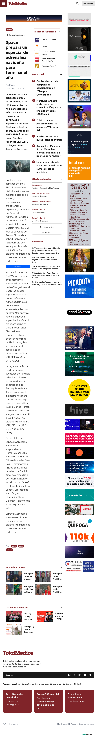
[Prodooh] (79, 481)
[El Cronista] (79, 495)
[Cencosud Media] (79, 65)
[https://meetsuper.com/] (79, 439)
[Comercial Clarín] (79, 509)
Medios (9, 30)
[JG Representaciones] (79, 390)
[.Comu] (79, 286)
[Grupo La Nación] (79, 142)
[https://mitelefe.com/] (79, 116)
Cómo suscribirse (42, 684)
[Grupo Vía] (79, 453)
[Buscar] (77, 3)
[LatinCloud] (79, 552)
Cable (21, 546)
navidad (9, 550)
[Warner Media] (79, 260)
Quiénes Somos (28, 684)
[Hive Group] (79, 410)
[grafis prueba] (79, 19)
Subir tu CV (47, 232)
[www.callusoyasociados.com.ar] (79, 566)
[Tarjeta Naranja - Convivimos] (79, 538)
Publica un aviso (47, 227)
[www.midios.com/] (79, 39)
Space (14, 546)
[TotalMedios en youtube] (85, 675)
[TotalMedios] (22, 653)
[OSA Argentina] (34, 18)
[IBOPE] (18, 266)
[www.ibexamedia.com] (79, 424)
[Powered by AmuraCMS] (88, 735)
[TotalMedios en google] (80, 675)
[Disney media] (79, 90)
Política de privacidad (10, 724)
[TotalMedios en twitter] (74, 675)
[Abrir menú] (3, 3)
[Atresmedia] (79, 338)
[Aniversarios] (79, 214)
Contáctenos (68, 684)
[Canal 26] (79, 312)
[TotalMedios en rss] (90, 675)
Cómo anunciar (56, 684)
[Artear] (79, 467)
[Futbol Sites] (79, 364)
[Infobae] (79, 168)
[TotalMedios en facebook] (69, 675)
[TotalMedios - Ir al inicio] (18, 3)
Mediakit (77, 684)
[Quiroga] (79, 524)
